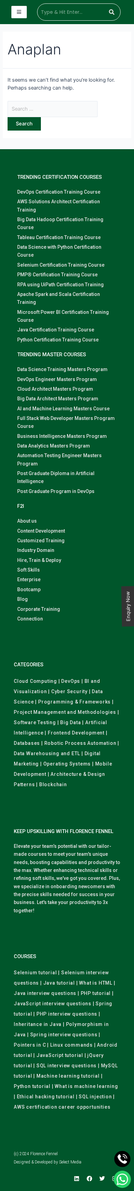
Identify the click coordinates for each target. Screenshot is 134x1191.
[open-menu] (19, 12)
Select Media (70, 1162)
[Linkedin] (76, 1178)
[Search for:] (53, 109)
